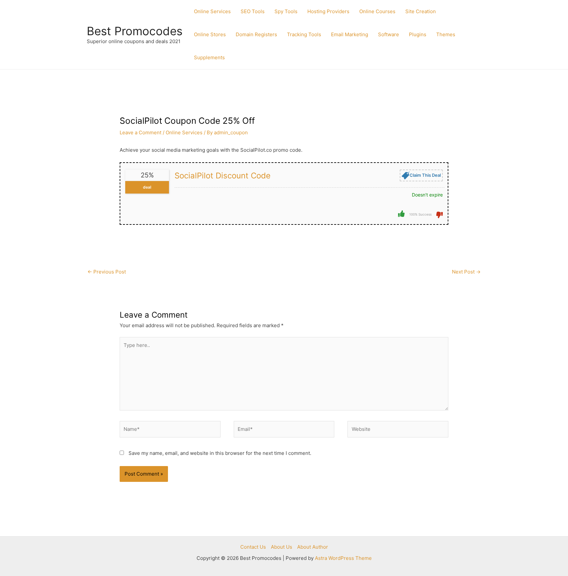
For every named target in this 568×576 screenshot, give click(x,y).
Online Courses (377, 11)
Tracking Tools (304, 34)
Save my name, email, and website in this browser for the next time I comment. (220, 453)
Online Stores (210, 34)
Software (388, 34)
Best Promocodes (134, 31)
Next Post (466, 272)
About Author (312, 547)
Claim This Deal (425, 174)
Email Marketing (349, 34)
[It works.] (401, 213)
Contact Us (253, 547)
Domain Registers (256, 34)
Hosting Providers (328, 11)
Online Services (212, 11)
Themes (445, 34)
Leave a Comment (140, 132)
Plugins (417, 34)
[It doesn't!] (439, 214)
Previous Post (106, 272)
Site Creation (420, 11)
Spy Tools (285, 11)
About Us (281, 547)
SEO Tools (253, 11)
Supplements (209, 57)
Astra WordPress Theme (343, 558)
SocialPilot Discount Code (223, 175)
